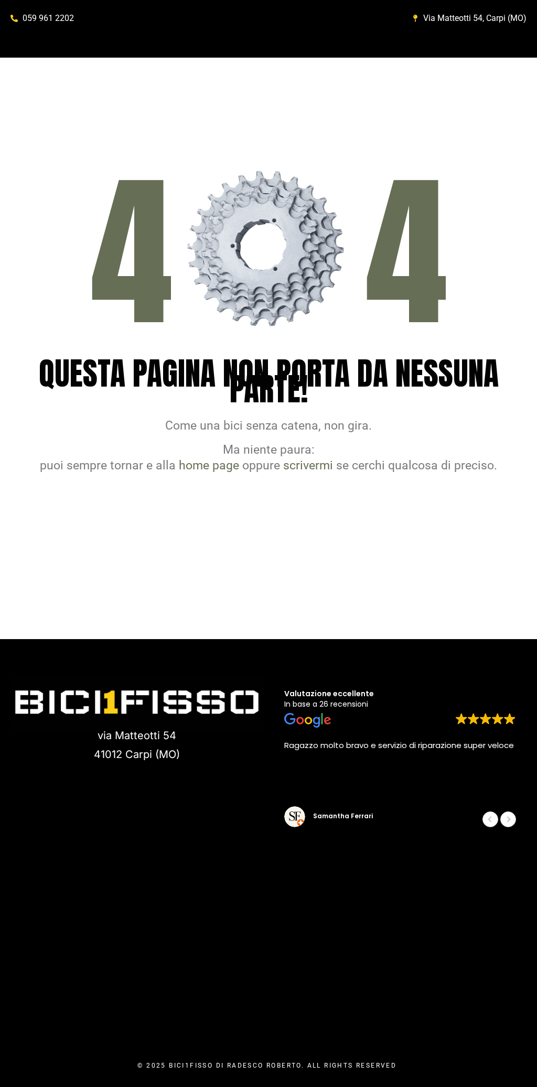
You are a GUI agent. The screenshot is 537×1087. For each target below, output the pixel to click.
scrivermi (308, 465)
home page (209, 465)
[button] (508, 819)
